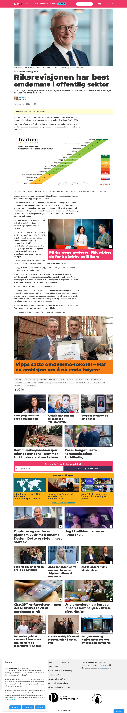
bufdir (70, 383)
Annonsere (44, 4)
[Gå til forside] (18, 4)
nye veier (79, 380)
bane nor (18, 380)
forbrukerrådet (59, 383)
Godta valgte (28, 707)
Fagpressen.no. (10, 699)
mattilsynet (95, 380)
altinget (18, 386)
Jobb (28, 4)
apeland (101, 383)
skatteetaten (30, 386)
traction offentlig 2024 (86, 383)
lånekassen (19, 383)
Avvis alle (40, 707)
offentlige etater (56, 380)
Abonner (61, 4)
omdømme (43, 380)
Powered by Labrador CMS (63, 710)
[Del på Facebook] (15, 389)
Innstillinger (119, 711)
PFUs (103, 668)
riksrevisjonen (31, 380)
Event (52, 4)
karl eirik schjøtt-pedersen (38, 383)
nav (86, 380)
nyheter (70, 380)
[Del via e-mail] (22, 389)
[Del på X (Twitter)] (18, 389)
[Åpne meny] (110, 3)
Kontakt (35, 4)
